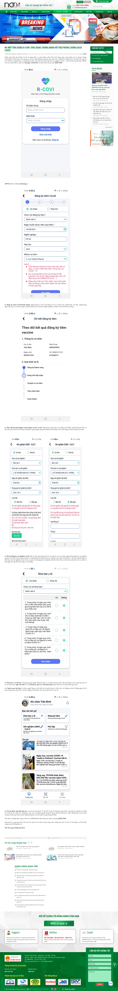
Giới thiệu (13, 12)
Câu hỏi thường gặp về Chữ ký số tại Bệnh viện (28, 889)
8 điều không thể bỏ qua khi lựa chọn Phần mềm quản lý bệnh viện (30, 901)
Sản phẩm (24, 12)
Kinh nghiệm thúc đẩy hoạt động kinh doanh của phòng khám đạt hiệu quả (30, 905)
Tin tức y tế (21, 42)
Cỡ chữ (81, 54)
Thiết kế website (33, 989)
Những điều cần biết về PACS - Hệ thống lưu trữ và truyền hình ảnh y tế (102, 120)
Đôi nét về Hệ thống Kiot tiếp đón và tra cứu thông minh (30, 872)
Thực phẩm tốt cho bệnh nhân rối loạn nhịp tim (29, 846)
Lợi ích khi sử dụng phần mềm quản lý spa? (27, 869)
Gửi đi (99, 984)
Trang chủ (7, 42)
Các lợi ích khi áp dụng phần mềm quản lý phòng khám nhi (71, 847)
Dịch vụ (34, 12)
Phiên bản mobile (70, 989)
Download (99, 12)
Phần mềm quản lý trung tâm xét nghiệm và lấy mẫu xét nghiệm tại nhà (30, 876)
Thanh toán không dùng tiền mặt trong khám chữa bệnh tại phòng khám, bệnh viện (29, 855)
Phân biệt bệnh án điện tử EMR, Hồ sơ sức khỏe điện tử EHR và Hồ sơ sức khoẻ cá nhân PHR (31, 885)
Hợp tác (89, 12)
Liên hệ (109, 12)
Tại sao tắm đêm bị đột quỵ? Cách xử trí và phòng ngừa (70, 855)
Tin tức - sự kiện (62, 12)
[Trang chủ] (6, 12)
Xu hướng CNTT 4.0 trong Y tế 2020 (25, 892)
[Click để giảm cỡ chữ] (85, 54)
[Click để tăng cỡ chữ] (84, 54)
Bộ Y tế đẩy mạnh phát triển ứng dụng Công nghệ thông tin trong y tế (31, 896)
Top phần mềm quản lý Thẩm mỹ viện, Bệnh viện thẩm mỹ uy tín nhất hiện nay (31, 881)
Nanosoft (45, 989)
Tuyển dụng (78, 12)
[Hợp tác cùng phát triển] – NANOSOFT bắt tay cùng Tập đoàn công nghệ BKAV (101, 87)
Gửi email (57, 838)
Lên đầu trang (19, 838)
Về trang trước (10, 838)
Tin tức (14, 42)
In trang (51, 838)
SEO (41, 989)
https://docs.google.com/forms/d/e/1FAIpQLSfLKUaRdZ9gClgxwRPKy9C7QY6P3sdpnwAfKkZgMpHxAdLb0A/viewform (59, 923)
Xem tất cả (108, 127)
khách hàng (46, 12)
